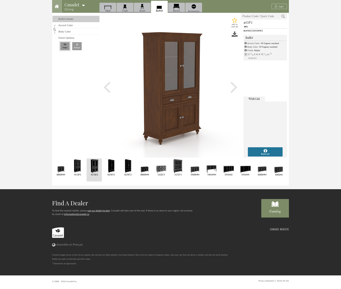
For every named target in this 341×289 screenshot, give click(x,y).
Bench (176, 10)
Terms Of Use (283, 281)
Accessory (194, 11)
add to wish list (234, 25)
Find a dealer (70, 203)
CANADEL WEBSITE (279, 229)
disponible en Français (69, 244)
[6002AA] (278, 165)
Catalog (275, 211)
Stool (142, 10)
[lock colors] (55, 29)
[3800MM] (60, 165)
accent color (65, 25)
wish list (254, 99)
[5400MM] (194, 165)
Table (108, 10)
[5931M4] (245, 165)
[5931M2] (228, 165)
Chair (125, 10)
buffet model (65, 19)
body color (64, 32)
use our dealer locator (98, 210)
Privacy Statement (266, 281)
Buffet (159, 10)
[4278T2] (110, 165)
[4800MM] (144, 165)
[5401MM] (211, 165)
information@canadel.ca (76, 214)
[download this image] (235, 34)
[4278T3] (127, 165)
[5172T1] (177, 165)
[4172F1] (77, 165)
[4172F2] (94, 165)
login (281, 6)
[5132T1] (161, 165)
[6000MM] (261, 165)
